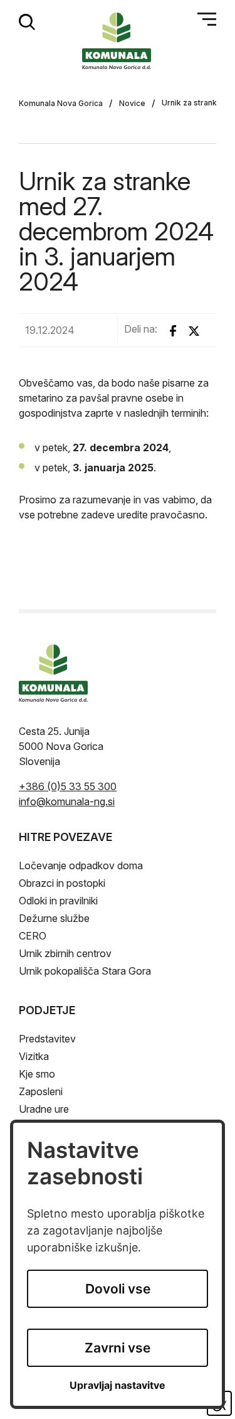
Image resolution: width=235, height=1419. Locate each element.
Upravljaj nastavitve (117, 1385)
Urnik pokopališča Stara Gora (85, 971)
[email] (67, 801)
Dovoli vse (117, 1289)
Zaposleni (41, 1091)
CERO (32, 935)
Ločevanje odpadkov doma (81, 865)
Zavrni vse (117, 1348)
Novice (132, 103)
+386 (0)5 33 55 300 (68, 786)
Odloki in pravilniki (58, 900)
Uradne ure (44, 1109)
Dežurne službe (54, 918)
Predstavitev (47, 1038)
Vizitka (34, 1056)
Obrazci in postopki (62, 883)
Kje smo (37, 1074)
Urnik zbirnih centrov (65, 953)
